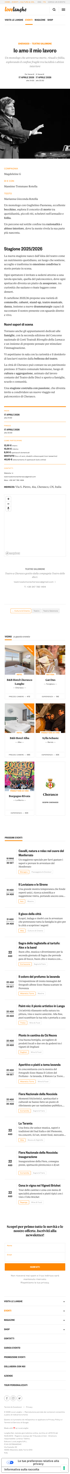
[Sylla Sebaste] (50, 718)
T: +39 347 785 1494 (35, 586)
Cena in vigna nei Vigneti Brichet (39, 1185)
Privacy (29, 1407)
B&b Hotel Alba (19, 738)
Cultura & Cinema (29, 2)
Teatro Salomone (50, 611)
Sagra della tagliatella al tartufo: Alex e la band (39, 945)
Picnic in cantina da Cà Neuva (38, 1035)
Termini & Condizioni (13, 1407)
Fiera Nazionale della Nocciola (38, 1094)
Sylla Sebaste (50, 738)
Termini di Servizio (12, 1422)
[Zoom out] (8, 503)
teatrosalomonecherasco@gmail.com (20, 476)
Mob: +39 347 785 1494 (14, 480)
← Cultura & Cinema (21, 611)
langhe (16, 10)
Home (7, 2)
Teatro (36, 611)
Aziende (8, 1375)
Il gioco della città (30, 913)
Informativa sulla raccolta (21, 1469)
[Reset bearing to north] (8, 508)
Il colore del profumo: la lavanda (39, 976)
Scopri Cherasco (50, 802)
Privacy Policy (54, 1419)
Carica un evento (56, 2)
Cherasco (50, 794)
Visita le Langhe (14, 19)
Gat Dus (51, 680)
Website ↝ (8, 473)
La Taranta (25, 1123)
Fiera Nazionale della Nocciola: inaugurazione (38, 1154)
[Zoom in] (8, 498)
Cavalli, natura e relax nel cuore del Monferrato (41, 852)
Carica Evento (12, 1347)
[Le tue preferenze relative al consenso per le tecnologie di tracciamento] (64, 1468)
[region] (35, 525)
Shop (50, 19)
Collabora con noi (14, 1366)
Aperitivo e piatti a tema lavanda (39, 1064)
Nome (9, 1245)
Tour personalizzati (16, 1385)
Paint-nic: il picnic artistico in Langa (42, 1006)
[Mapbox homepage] (12, 553)
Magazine (40, 19)
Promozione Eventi (14, 1357)
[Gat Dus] (50, 660)
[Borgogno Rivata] (19, 776)
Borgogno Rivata (19, 796)
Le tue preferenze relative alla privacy (38, 1462)
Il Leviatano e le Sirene (33, 884)
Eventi (15, 2)
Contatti (9, 1338)
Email (9, 1254)
